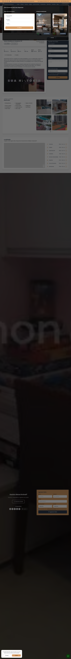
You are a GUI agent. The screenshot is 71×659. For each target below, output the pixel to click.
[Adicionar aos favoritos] (40, 33)
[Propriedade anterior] (48, 38)
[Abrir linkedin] (9, 1)
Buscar (20, 27)
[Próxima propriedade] (55, 38)
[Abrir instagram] (3, 1)
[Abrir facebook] (5, 1)
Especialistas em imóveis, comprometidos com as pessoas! (22, 1)
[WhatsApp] (38, 33)
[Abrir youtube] (7, 1)
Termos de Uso (7, 652)
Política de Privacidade (15, 652)
